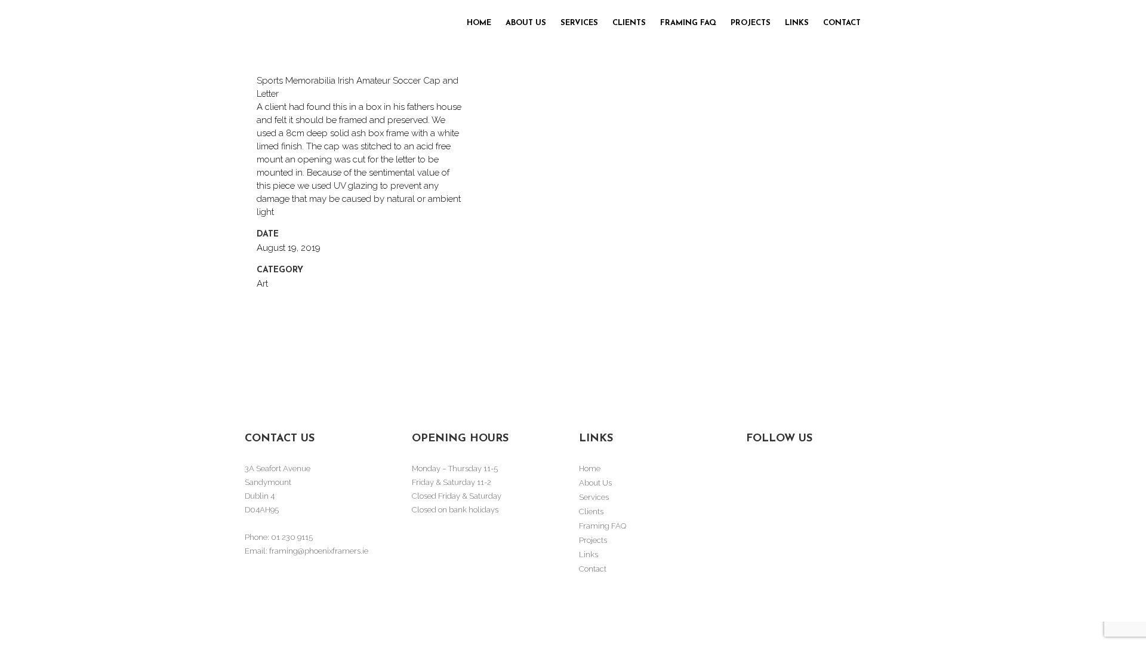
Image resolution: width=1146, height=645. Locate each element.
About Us (595, 482)
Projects (593, 540)
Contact (592, 568)
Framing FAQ (602, 525)
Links (588, 554)
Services (594, 497)
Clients (591, 511)
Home (589, 468)
